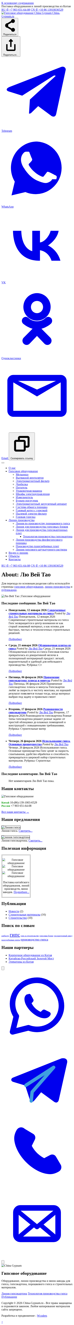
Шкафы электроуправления (33, 494)
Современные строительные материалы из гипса (37, 612)
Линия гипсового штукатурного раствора (41, 549)
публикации (9, 590)
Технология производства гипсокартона (47, 536)
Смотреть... (26, 830)
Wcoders (42, 1315)
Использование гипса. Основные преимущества (39, 742)
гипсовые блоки (46, 936)
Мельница (22, 474)
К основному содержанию (17, 3)
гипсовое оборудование (28, 586)
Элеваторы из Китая (21, 961)
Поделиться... (10, 54)
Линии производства (21, 520)
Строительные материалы (24, 914)
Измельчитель (24, 497)
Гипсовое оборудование (23, 471)
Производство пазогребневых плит (37, 546)
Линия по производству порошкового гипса (43, 523)
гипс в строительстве (30, 936)
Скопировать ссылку (22, 458)
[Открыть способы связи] (2, 968)
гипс (15, 934)
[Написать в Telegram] (37, 1113)
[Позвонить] (37, 1186)
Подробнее (15, 639)
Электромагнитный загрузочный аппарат (41, 503)
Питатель (21, 487)
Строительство (18, 917)
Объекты (14, 556)
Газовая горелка (25, 516)
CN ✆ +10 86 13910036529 (47, 9)
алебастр (5, 936)
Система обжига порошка (31, 507)
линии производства (57, 586)
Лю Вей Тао (35, 648)
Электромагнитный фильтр (32, 481)
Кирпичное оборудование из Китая (30, 955)
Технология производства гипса (47, 1293)
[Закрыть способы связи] (2, 1262)
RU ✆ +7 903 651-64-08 (15, 9)
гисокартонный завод (63, 936)
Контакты (15, 559)
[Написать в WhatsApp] (37, 1040)
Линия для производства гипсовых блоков (42, 526)
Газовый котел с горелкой (31, 510)
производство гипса (34, 939)
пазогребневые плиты (10, 940)
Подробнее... (21, 892)
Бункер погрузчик (27, 500)
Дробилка (22, 484)
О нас (12, 467)
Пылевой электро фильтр (31, 513)
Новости (14, 911)
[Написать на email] (37, 1258)
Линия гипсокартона (14, 1293)
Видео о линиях (18, 552)
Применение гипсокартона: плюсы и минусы (34, 679)
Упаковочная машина (29, 490)
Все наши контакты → (15, 811)
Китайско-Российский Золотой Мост (31, 958)
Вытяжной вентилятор (30, 477)
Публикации (9, 1296)
